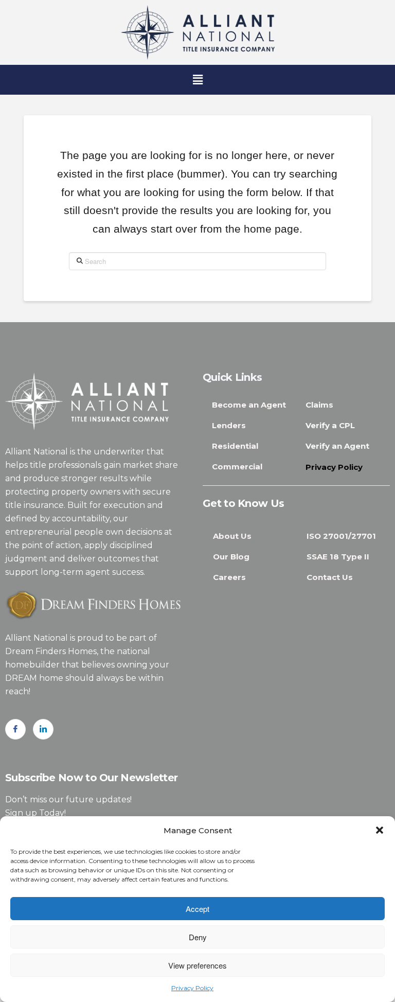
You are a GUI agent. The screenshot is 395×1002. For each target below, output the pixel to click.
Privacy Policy (192, 988)
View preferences (197, 965)
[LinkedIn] (43, 729)
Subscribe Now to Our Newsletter (91, 777)
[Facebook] (15, 729)
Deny (198, 936)
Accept (197, 908)
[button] (379, 830)
